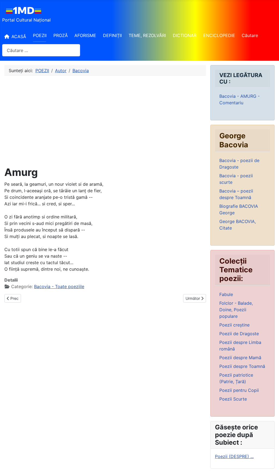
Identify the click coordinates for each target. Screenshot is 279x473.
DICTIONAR (184, 35)
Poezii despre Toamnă (242, 366)
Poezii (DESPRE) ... (234, 456)
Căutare (250, 35)
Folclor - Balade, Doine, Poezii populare (236, 309)
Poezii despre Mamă (240, 357)
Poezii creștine (234, 325)
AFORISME (85, 35)
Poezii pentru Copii (239, 390)
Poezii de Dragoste (239, 333)
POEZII (40, 35)
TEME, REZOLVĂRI (147, 35)
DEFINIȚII (112, 35)
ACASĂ (18, 36)
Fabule (226, 294)
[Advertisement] (105, 121)
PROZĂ (60, 35)
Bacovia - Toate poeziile (59, 286)
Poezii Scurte (233, 399)
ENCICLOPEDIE (219, 35)
